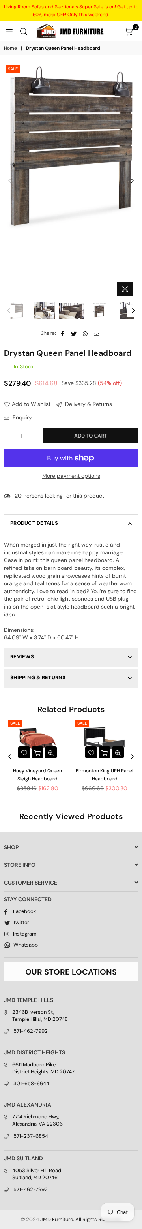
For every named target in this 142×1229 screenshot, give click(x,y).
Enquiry (21, 417)
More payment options (71, 475)
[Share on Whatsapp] (85, 333)
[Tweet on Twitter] (74, 333)
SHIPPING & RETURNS (38, 677)
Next (132, 181)
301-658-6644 (31, 1083)
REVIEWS (22, 656)
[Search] (24, 31)
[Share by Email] (97, 333)
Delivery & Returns (88, 404)
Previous (10, 181)
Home (10, 48)
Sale (13, 68)
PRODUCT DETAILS (34, 523)
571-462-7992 (30, 1031)
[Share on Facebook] (62, 333)
